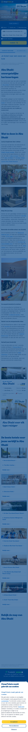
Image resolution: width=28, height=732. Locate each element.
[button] (14, 729)
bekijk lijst (21, 707)
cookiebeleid (5, 701)
